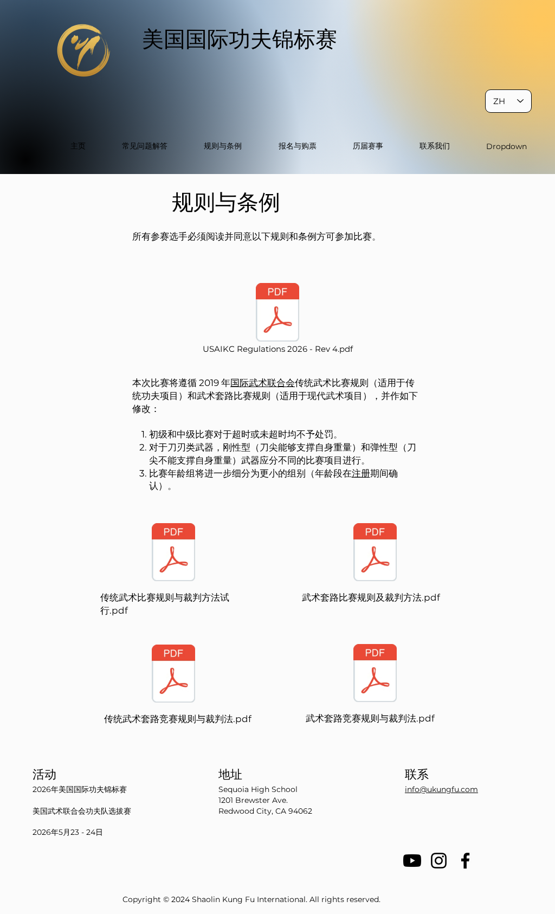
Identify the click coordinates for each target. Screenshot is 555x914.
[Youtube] (412, 860)
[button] (506, 146)
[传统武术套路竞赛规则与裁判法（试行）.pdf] (173, 675)
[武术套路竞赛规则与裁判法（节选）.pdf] (375, 674)
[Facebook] (465, 860)
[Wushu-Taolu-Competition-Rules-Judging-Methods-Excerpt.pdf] (375, 553)
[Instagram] (438, 860)
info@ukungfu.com (441, 789)
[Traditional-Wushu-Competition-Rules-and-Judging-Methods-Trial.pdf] (173, 553)
